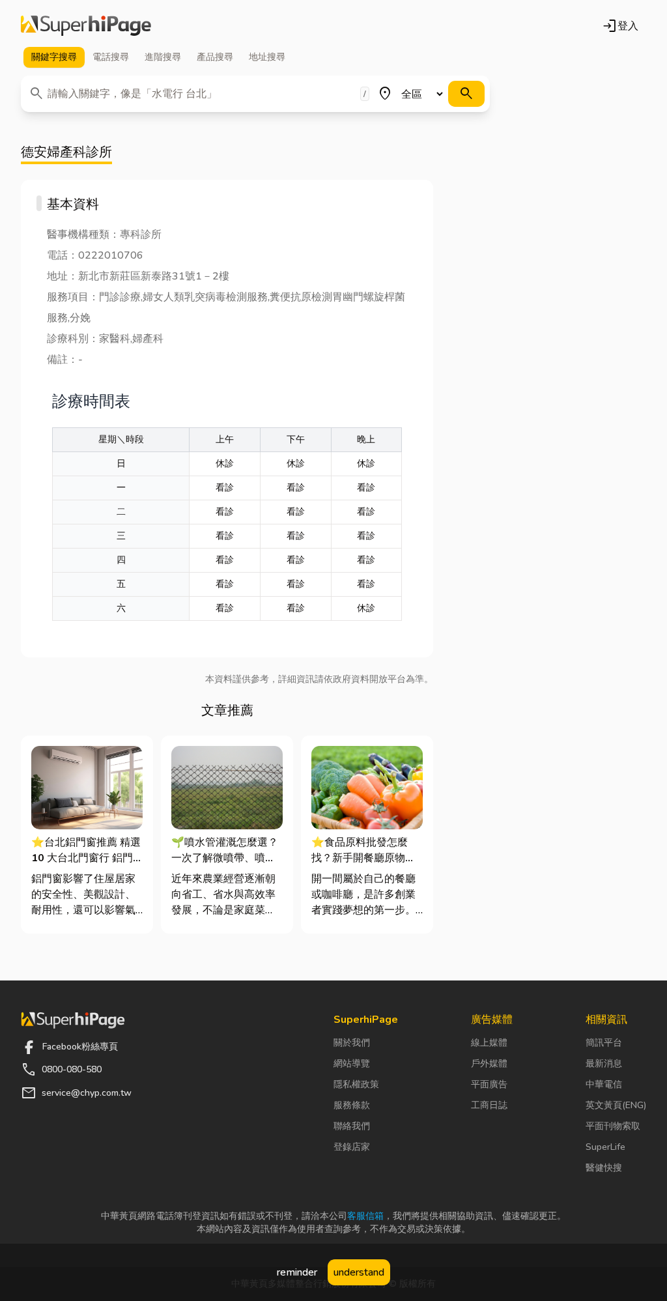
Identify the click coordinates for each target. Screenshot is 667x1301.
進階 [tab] (163, 57)
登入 (620, 26)
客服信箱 (365, 1216)
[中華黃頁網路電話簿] (86, 26)
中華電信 (604, 1084)
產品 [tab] (215, 57)
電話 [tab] (110, 57)
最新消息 (604, 1063)
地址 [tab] (267, 57)
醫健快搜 (604, 1168)
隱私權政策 (356, 1084)
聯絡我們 (352, 1126)
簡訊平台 (604, 1043)
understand (359, 1272)
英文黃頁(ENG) (616, 1105)
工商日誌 (489, 1105)
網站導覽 (352, 1063)
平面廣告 (489, 1084)
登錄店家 (352, 1147)
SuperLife (605, 1147)
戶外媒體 (489, 1063)
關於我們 (352, 1043)
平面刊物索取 (613, 1126)
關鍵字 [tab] (54, 57)
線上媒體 (489, 1043)
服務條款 (352, 1105)
